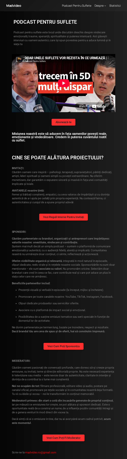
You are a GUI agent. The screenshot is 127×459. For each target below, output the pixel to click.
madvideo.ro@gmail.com (40, 452)
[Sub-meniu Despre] (105, 5)
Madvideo (13, 5)
